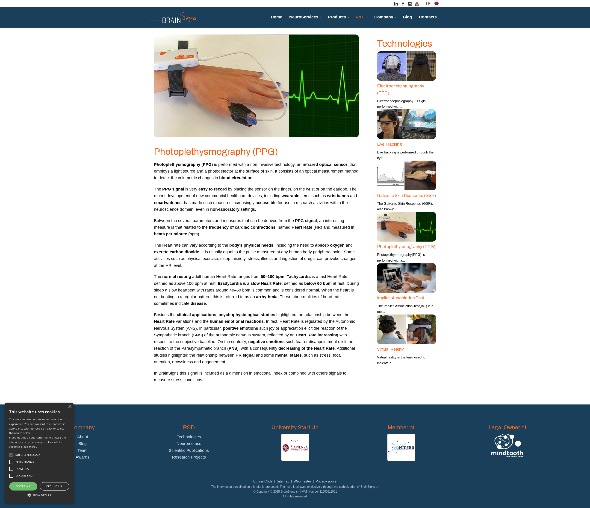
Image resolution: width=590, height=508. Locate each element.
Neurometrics (189, 443)
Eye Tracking (389, 144)
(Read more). (29, 446)
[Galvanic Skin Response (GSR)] (406, 175)
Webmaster (302, 481)
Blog (82, 443)
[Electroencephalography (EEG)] (406, 66)
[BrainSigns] (173, 17)
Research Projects (189, 457)
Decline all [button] (54, 486)
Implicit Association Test (401, 298)
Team (82, 450)
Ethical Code (262, 481)
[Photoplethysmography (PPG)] (406, 226)
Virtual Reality (390, 349)
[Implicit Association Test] (406, 278)
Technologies (189, 437)
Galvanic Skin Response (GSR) (406, 195)
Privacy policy (326, 481)
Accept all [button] (23, 486)
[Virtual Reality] (406, 329)
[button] (305, 17)
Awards (82, 457)
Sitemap (283, 481)
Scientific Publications (189, 450)
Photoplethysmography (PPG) (406, 246)
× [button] (69, 406)
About (82, 437)
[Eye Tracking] (406, 124)
